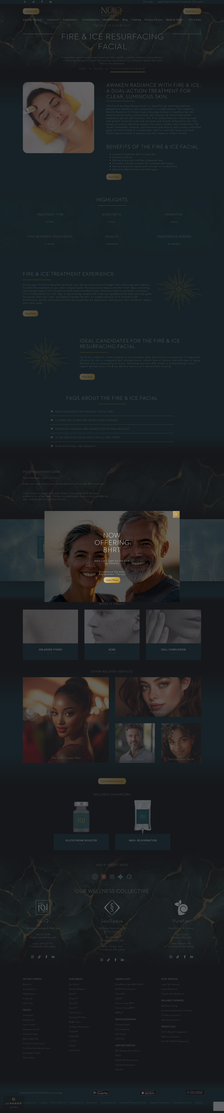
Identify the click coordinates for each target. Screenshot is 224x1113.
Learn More (112, 580)
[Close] (176, 514)
